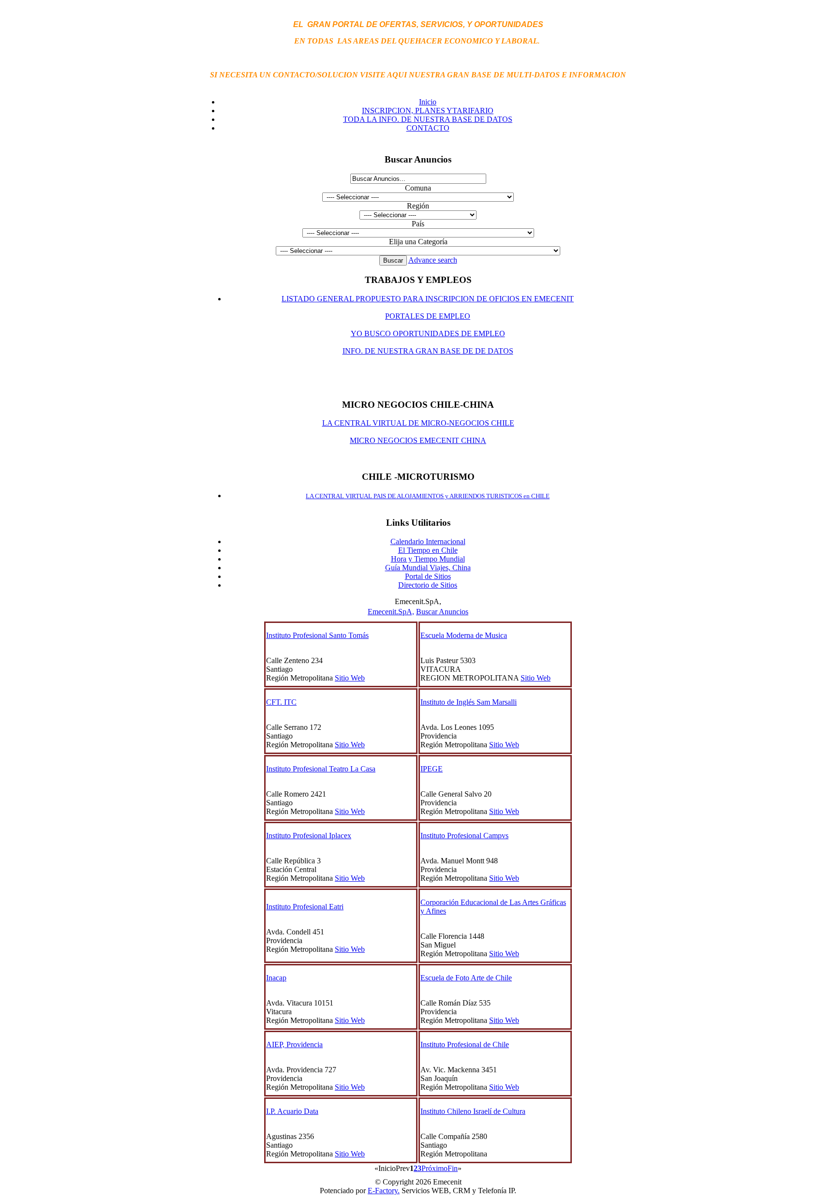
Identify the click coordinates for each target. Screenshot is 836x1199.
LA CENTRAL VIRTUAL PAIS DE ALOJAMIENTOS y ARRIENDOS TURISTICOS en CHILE (428, 496)
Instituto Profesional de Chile (464, 1044)
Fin (453, 1168)
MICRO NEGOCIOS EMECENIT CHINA (418, 440)
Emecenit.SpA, (391, 611)
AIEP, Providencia (294, 1044)
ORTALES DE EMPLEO (429, 316)
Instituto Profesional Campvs (464, 835)
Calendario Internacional (427, 541)
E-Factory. (384, 1190)
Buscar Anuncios (442, 611)
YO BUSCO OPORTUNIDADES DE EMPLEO (428, 333)
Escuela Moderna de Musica (463, 635)
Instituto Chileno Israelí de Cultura (472, 1111)
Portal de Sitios (428, 576)
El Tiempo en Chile (428, 550)
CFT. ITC (281, 702)
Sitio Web (350, 678)
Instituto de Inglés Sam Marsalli (468, 702)
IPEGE (431, 769)
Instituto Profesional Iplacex (308, 835)
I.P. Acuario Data (292, 1111)
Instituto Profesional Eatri (304, 907)
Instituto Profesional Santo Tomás (317, 635)
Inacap (276, 978)
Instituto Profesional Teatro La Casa (320, 769)
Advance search (432, 260)
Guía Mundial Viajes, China (428, 567)
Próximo (434, 1168)
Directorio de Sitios (427, 585)
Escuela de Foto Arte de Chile (466, 978)
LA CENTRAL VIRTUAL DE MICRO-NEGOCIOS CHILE (418, 423)
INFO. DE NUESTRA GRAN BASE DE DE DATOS (428, 351)
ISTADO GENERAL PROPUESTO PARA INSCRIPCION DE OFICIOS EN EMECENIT (430, 299)
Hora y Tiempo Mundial (428, 559)
